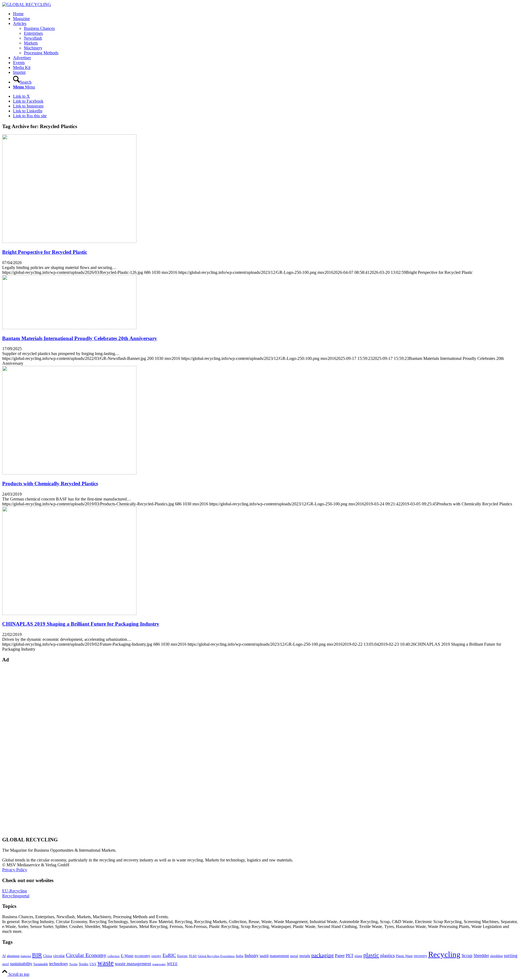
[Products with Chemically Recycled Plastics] (69, 473)
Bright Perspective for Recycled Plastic (44, 252)
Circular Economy (86, 955)
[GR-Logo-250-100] (26, 4)
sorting (510, 955)
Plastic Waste (404, 956)
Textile (73, 964)
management (279, 955)
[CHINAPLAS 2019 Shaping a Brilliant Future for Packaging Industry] (69, 613)
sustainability (21, 963)
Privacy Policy (14, 869)
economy (142, 955)
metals (304, 955)
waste (105, 963)
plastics (387, 955)
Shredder (481, 955)
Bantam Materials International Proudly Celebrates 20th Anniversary (79, 338)
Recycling (444, 954)
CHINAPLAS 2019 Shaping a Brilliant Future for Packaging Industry (80, 624)
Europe (182, 956)
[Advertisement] (24, 749)
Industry (251, 955)
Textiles (83, 964)
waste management (133, 963)
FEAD (193, 956)
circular (59, 955)
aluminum (13, 956)
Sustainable (40, 964)
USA (93, 964)
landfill (264, 956)
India (239, 956)
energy (156, 956)
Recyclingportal (15, 896)
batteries (26, 956)
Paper (340, 955)
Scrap (467, 955)
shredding (496, 956)
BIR (37, 955)
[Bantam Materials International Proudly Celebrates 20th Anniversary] (69, 327)
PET (350, 955)
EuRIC (169, 955)
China (47, 956)
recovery (420, 956)
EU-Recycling (14, 891)
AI (4, 956)
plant (358, 956)
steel (5, 964)
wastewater (159, 964)
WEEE (172, 964)
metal (294, 956)
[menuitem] (266, 13)
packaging (322, 955)
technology (58, 963)
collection (113, 956)
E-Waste (127, 955)
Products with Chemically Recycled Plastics (50, 483)
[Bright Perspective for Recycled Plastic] (69, 241)
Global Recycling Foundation (216, 956)
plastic (371, 955)
